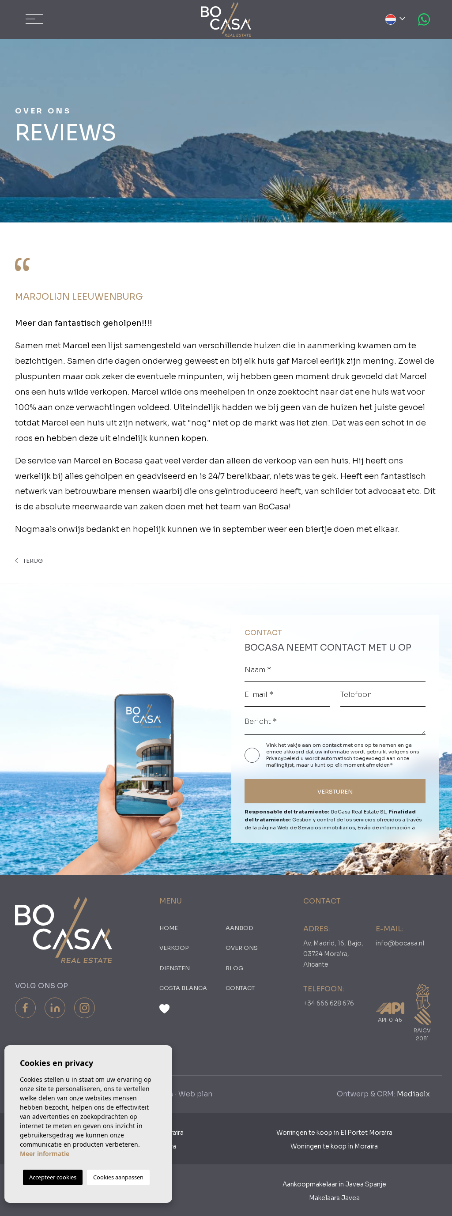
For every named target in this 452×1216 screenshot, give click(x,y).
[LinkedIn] (55, 1008)
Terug (32, 561)
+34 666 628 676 (328, 1003)
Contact (240, 988)
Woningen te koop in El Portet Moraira (334, 1133)
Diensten (174, 968)
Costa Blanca (183, 988)
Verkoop (174, 948)
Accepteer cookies (52, 1177)
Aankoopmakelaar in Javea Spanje (334, 1184)
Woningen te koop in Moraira (334, 1146)
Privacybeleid (283, 758)
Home (168, 928)
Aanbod (239, 928)
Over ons (242, 948)
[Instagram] (84, 1008)
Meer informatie (44, 1153)
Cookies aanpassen (118, 1177)
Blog (234, 968)
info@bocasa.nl (400, 943)
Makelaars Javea (334, 1198)
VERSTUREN (335, 791)
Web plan (195, 1094)
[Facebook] (25, 1008)
